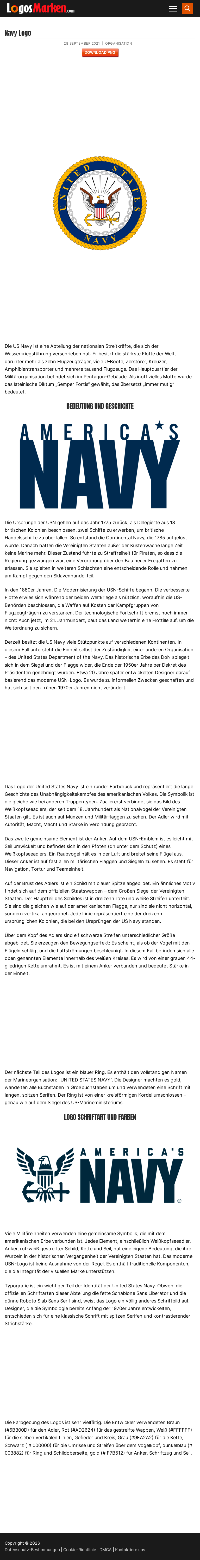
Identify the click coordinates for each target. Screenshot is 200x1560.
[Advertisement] (100, 109)
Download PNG (100, 52)
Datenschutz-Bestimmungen (32, 1549)
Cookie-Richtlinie (79, 1549)
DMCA (105, 1549)
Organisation (118, 43)
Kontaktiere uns (130, 1549)
